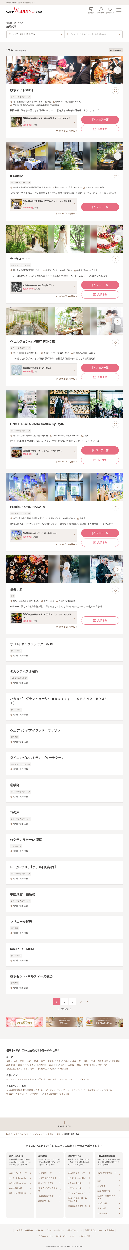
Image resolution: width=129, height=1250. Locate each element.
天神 (8, 1061)
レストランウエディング (16, 1079)
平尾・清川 (29, 1065)
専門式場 (41, 1079)
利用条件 (39, 1230)
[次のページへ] (80, 1001)
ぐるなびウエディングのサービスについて (56, 1236)
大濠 (58, 1061)
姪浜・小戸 (102, 1065)
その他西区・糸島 (13, 1069)
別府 (52, 1069)
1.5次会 (39, 1090)
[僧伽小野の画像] (64, 569)
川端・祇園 (115, 1061)
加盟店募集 (109, 1230)
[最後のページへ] (87, 1001)
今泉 (29, 1061)
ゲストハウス (85, 1079)
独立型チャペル (94, 1090)
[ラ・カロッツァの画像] (64, 239)
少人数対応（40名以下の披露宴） (19, 1090)
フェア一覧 (102, 119)
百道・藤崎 (53, 1065)
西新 (79, 1065)
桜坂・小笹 (76, 1061)
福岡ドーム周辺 (67, 1065)
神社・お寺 (52, 1079)
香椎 (25, 1069)
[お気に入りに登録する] (115, 90)
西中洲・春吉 (103, 1061)
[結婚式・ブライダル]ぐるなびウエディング (24, 1134)
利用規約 (29, 1230)
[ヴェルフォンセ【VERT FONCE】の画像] (64, 321)
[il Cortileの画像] (64, 156)
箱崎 (32, 1069)
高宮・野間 (10, 1065)
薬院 (43, 1061)
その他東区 (42, 1069)
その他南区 (41, 1065)
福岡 (58, 1134)
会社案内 (18, 1230)
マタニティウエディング (16, 1094)
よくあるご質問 (83, 1236)
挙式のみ (108, 1090)
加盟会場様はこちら (93, 1230)
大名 (15, 1061)
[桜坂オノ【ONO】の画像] (64, 70)
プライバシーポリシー (55, 1230)
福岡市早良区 (89, 1065)
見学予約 (102, 129)
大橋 (20, 1065)
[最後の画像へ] (117, 70)
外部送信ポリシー (74, 1230)
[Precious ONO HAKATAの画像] (64, 487)
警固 (36, 1061)
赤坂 (22, 1061)
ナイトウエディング (76, 1090)
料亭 (32, 1079)
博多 (86, 1061)
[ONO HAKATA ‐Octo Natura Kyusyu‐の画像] (64, 404)
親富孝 (50, 1061)
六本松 (66, 1061)
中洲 (93, 1061)
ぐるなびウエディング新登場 (57, 1094)
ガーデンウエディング (55, 1090)
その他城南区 (62, 1069)
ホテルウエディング (67, 1079)
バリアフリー (36, 1094)
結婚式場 (49, 1134)
